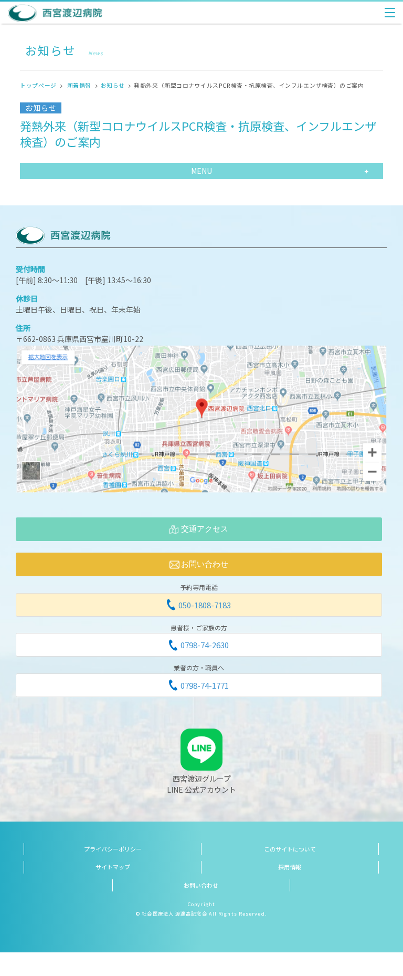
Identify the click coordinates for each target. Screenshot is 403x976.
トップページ (38, 85)
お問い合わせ (201, 885)
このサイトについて (290, 849)
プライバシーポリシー (113, 849)
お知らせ (113, 85)
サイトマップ (113, 867)
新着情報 (79, 85)
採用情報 (289, 867)
